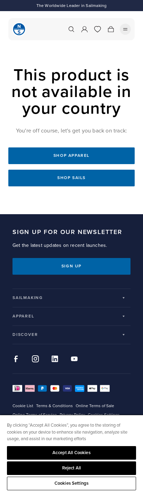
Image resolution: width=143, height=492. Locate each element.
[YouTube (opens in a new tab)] (74, 358)
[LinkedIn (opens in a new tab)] (54, 358)
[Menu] (125, 29)
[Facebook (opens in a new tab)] (15, 358)
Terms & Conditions (54, 406)
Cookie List (22, 406)
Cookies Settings (71, 483)
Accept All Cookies (71, 452)
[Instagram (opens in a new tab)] (35, 358)
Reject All (71, 468)
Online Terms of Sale (95, 406)
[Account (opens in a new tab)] (84, 29)
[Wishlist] (97, 29)
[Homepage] (19, 29)
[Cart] (111, 29)
